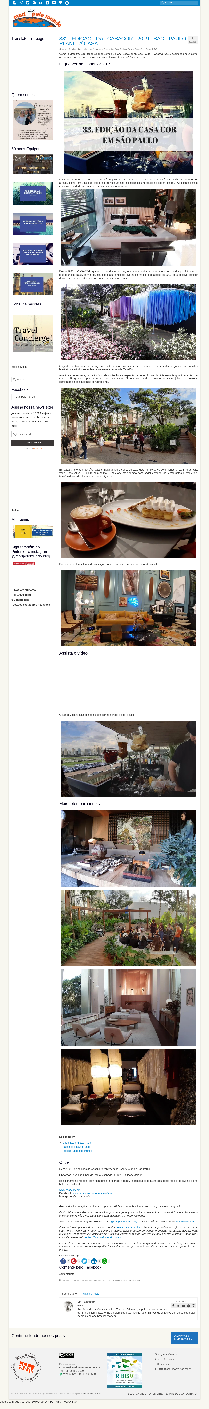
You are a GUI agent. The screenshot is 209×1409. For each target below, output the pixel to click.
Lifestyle (148, 49)
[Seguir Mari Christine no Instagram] (193, 1305)
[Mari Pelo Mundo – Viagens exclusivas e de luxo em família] (56, 17)
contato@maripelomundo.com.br (103, 1237)
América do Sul (66, 1280)
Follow (15, 510)
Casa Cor (101, 1280)
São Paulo (136, 1280)
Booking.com (19, 366)
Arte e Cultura (104, 49)
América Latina (78, 1280)
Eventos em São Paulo (122, 1280)
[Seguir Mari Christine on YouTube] (183, 1305)
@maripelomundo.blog (124, 1221)
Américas (94, 49)
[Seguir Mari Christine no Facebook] (173, 1305)
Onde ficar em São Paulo (77, 1142)
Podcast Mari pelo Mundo (77, 1150)
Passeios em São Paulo (76, 1146)
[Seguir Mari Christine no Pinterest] (188, 1305)
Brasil (95, 1280)
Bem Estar (115, 49)
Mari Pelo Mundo (185, 1221)
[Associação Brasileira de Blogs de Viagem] (26, 1367)
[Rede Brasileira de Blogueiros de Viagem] (124, 1370)
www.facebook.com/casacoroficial (93, 1193)
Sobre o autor (70, 1293)
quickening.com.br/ (92, 1394)
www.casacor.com (70, 1190)
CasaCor (109, 1280)
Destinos (123, 49)
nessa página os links (129, 1227)
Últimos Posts (91, 1293)
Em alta (131, 49)
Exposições (139, 49)
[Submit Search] (162, 3)
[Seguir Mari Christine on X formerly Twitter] (178, 1305)
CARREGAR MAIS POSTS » (183, 1338)
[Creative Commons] (66, 1355)
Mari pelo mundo (25, 396)
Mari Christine (70, 49)
